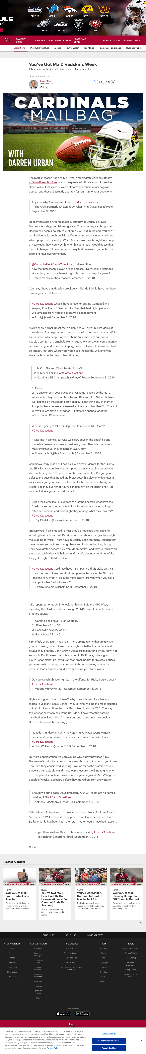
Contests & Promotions (72, 962)
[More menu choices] (96, 40)
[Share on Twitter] (101, 83)
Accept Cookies (109, 1048)
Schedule (103, 948)
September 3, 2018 (44, 211)
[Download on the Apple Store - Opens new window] (62, 1014)
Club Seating (131, 958)
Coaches (103, 972)
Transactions (103, 967)
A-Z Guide (38, 948)
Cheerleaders (12, 972)
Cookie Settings (109, 1033)
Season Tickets (131, 953)
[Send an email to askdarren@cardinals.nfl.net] (46, 87)
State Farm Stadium (38, 944)
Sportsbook (38, 981)
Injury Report (104, 962)
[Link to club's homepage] (8, 40)
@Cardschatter (41, 264)
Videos (12, 958)
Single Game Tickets (131, 948)
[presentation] (141, 923)
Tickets (130, 944)
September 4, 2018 (89, 688)
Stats (104, 958)
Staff (103, 976)
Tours (38, 998)
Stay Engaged (72, 944)
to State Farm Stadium (43, 182)
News (12, 948)
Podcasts (12, 962)
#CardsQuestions (87, 202)
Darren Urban (45, 81)
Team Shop (12, 976)
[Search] (101, 40)
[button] (69, 923)
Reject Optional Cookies (108, 1041)
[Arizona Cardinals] (73, 1027)
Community (12, 967)
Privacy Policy (53, 1048)
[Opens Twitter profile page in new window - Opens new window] (42, 87)
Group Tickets (130, 970)
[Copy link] (113, 82)
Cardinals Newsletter (72, 953)
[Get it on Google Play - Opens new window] (82, 1015)
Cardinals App (71, 948)
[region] (73, 1040)
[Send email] (107, 83)
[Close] (141, 1040)
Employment (104, 981)
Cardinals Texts (72, 958)
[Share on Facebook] (96, 83)
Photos (12, 953)
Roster (103, 953)
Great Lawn (38, 986)
